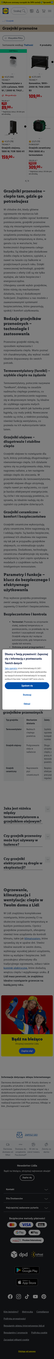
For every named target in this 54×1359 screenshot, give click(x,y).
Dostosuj (27, 694)
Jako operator (11, 668)
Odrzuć (27, 703)
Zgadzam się (27, 685)
